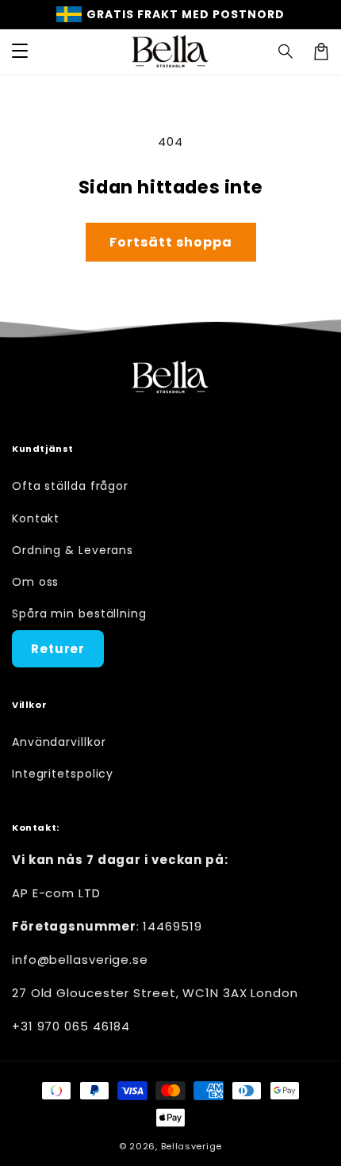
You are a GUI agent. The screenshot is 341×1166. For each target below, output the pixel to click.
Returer (58, 648)
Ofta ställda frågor (70, 486)
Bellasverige (191, 1146)
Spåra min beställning (79, 613)
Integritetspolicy (62, 774)
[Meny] (19, 51)
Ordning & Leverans (72, 550)
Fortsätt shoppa (170, 242)
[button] (286, 51)
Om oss (35, 582)
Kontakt (35, 518)
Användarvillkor (59, 742)
